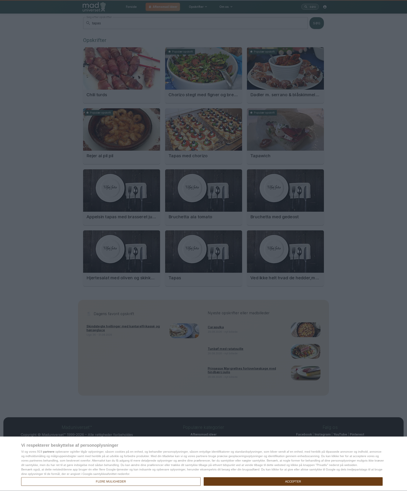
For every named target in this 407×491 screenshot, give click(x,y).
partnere (48, 451)
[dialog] (203, 464)
